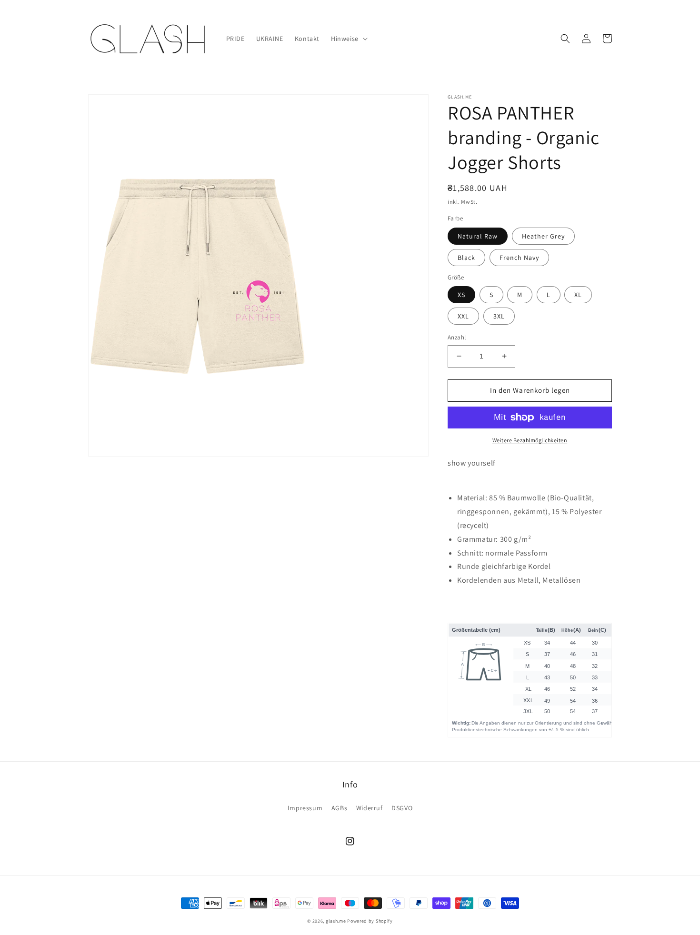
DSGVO (401, 808)
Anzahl (457, 337)
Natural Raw (478, 236)
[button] (348, 39)
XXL (463, 316)
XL (578, 294)
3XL (499, 316)
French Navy (519, 257)
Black (466, 257)
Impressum (305, 808)
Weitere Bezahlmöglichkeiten (530, 440)
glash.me (336, 921)
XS (461, 294)
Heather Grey (543, 236)
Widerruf (369, 808)
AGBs (339, 808)
